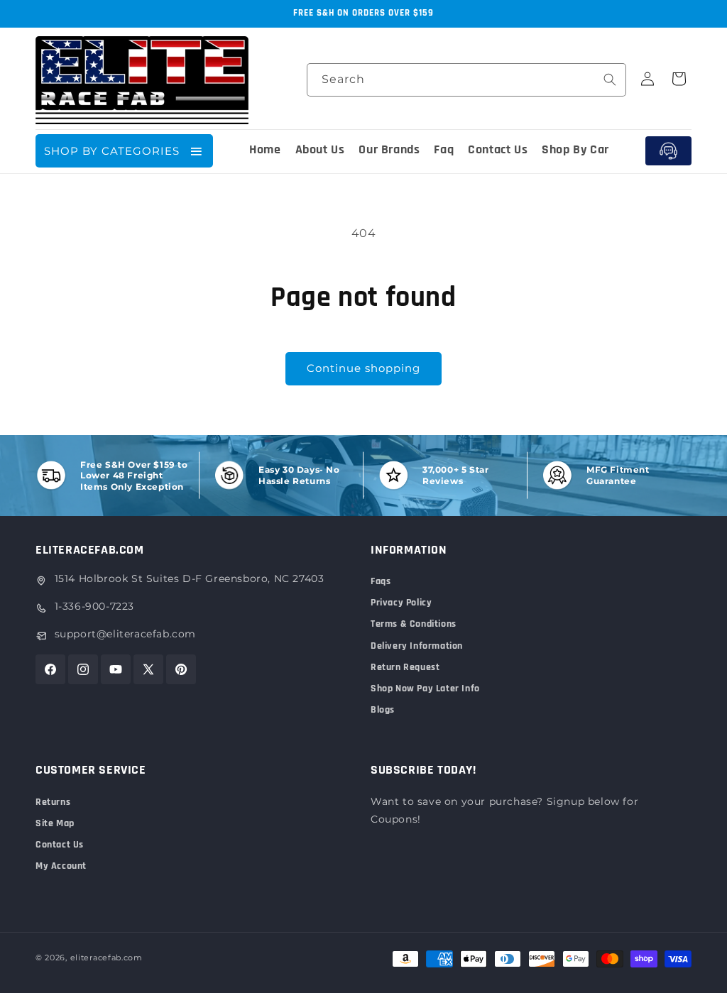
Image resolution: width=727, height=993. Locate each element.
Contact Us (59, 844)
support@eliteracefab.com (125, 633)
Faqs (380, 581)
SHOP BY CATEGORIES (112, 151)
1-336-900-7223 (94, 606)
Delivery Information (417, 646)
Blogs (383, 709)
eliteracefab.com (106, 957)
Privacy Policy (401, 602)
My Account (61, 866)
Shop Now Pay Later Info (425, 688)
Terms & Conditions (414, 624)
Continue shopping (363, 368)
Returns (52, 802)
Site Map (55, 823)
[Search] (609, 79)
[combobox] (466, 80)
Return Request (405, 667)
